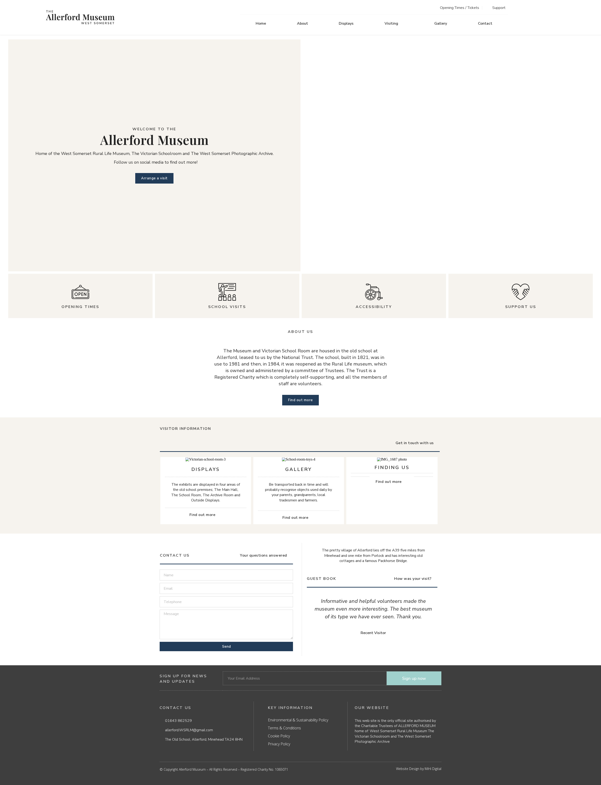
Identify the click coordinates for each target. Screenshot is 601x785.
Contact (485, 23)
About (302, 23)
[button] (311, 619)
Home (261, 23)
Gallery (440, 23)
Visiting (391, 23)
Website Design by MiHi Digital (418, 768)
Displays (346, 23)
